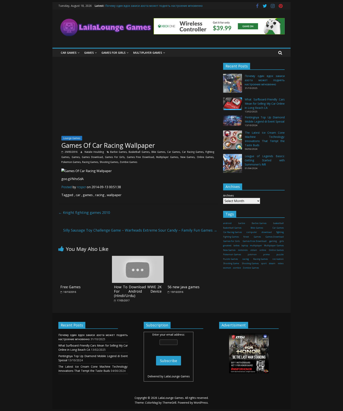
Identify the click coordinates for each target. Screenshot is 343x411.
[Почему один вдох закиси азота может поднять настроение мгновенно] (232, 85)
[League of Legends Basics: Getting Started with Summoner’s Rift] (232, 165)
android (227, 223)
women (227, 268)
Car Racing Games (192, 152)
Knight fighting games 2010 (84, 212)
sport (264, 263)
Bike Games (158, 152)
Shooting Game (231, 263)
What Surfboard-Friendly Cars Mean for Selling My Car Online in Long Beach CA (265, 104)
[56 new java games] (191, 258)
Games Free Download (140, 157)
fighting (280, 232)
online (262, 250)
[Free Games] (84, 258)
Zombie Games (128, 162)
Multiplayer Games (147, 53)
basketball (278, 223)
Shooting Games (109, 162)
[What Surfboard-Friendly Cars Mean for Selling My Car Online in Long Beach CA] (232, 105)
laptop (244, 245)
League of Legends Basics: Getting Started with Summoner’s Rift (265, 160)
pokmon (252, 254)
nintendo (243, 250)
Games (89, 53)
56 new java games (183, 286)
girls (282, 241)
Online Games (205, 157)
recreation (278, 259)
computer (251, 232)
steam (272, 263)
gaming (273, 241)
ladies (236, 245)
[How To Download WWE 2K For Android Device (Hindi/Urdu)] (138, 258)
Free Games (70, 286)
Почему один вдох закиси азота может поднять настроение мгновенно (154, 6)
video (281, 263)
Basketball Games (139, 152)
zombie (237, 268)
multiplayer (256, 245)
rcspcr (82, 187)
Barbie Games (118, 152)
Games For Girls (113, 53)
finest (246, 236)
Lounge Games (71, 138)
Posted (66, 187)
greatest (227, 245)
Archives (228, 196)
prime (266, 254)
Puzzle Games (230, 259)
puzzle (280, 254)
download (266, 232)
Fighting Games (231, 236)
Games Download (92, 157)
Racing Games (90, 162)
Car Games (68, 53)
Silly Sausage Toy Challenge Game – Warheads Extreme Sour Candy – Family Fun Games (140, 230)
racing (245, 259)
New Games (187, 157)
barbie (241, 223)
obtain (253, 250)
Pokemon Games (71, 162)
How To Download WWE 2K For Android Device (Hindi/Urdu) (138, 291)
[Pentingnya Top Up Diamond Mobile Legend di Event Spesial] (232, 122)
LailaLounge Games (177, 376)
